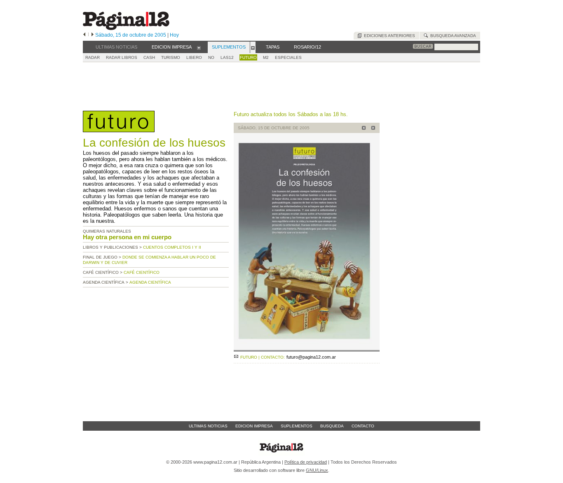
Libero (194, 57)
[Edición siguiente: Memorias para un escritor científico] (371, 128)
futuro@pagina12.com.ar (311, 357)
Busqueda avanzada (452, 35)
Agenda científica (150, 282)
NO (211, 57)
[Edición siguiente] (92, 35)
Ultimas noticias (208, 426)
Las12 (227, 57)
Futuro (248, 57)
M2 (266, 57)
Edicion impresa (254, 426)
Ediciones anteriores (388, 35)
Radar (92, 57)
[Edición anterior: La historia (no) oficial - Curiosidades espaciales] (362, 128)
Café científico (142, 272)
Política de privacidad (305, 462)
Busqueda (332, 426)
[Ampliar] (307, 348)
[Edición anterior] (84, 35)
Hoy (174, 35)
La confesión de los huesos (154, 142)
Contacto (363, 426)
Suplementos (296, 426)
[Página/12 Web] (126, 28)
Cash (149, 57)
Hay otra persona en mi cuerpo (127, 236)
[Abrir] (199, 47)
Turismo (170, 57)
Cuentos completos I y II (172, 247)
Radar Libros (121, 57)
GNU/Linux (317, 470)
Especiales (288, 57)
